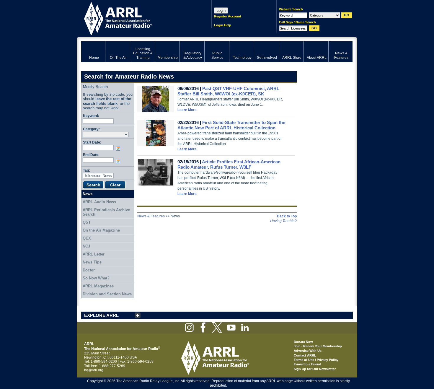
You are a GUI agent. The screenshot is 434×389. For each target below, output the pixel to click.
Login (221, 10)
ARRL (139, 18)
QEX (87, 238)
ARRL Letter (94, 254)
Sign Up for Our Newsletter (315, 369)
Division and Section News (107, 294)
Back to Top (287, 216)
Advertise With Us (308, 350)
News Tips (92, 262)
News (87, 194)
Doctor (89, 270)
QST (87, 222)
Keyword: (91, 116)
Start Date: (92, 142)
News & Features (151, 216)
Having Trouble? (283, 221)
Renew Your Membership (322, 346)
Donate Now (303, 342)
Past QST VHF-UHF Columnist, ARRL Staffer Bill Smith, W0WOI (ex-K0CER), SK (228, 91)
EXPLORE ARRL (101, 315)
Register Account (227, 16)
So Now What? (96, 278)
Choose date (119, 148)
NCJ (86, 246)
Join (297, 346)
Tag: (86, 170)
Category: (91, 129)
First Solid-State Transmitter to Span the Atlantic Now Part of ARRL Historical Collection (231, 125)
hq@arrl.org (93, 370)
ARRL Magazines (98, 286)
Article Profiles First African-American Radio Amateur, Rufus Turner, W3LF (228, 164)
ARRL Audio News (99, 202)
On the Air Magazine (101, 230)
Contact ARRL (305, 355)
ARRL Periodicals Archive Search (106, 212)
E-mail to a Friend (307, 364)
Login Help (222, 25)
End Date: (91, 155)
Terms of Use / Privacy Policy (316, 360)
